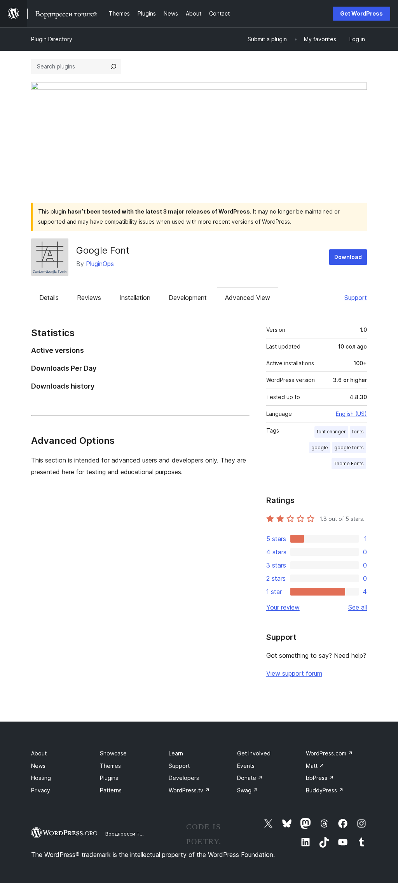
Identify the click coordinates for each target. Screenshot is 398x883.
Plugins (109, 777)
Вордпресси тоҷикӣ (130, 833)
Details (49, 297)
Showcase (113, 753)
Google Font (102, 250)
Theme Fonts (349, 463)
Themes (110, 765)
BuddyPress (325, 790)
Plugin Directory (51, 39)
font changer (331, 431)
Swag (247, 790)
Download (348, 257)
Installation (134, 297)
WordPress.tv (189, 790)
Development (188, 297)
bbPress (320, 777)
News (38, 765)
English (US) (351, 413)
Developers (184, 777)
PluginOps (100, 264)
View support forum (294, 673)
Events (246, 765)
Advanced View (247, 297)
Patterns (111, 790)
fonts (358, 431)
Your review (283, 607)
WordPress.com (329, 753)
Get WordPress (361, 13)
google (319, 447)
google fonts (349, 447)
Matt (315, 765)
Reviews (89, 297)
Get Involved (254, 753)
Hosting (41, 777)
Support (355, 297)
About (39, 753)
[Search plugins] (113, 66)
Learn (176, 753)
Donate (250, 777)
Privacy (40, 790)
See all (357, 607)
